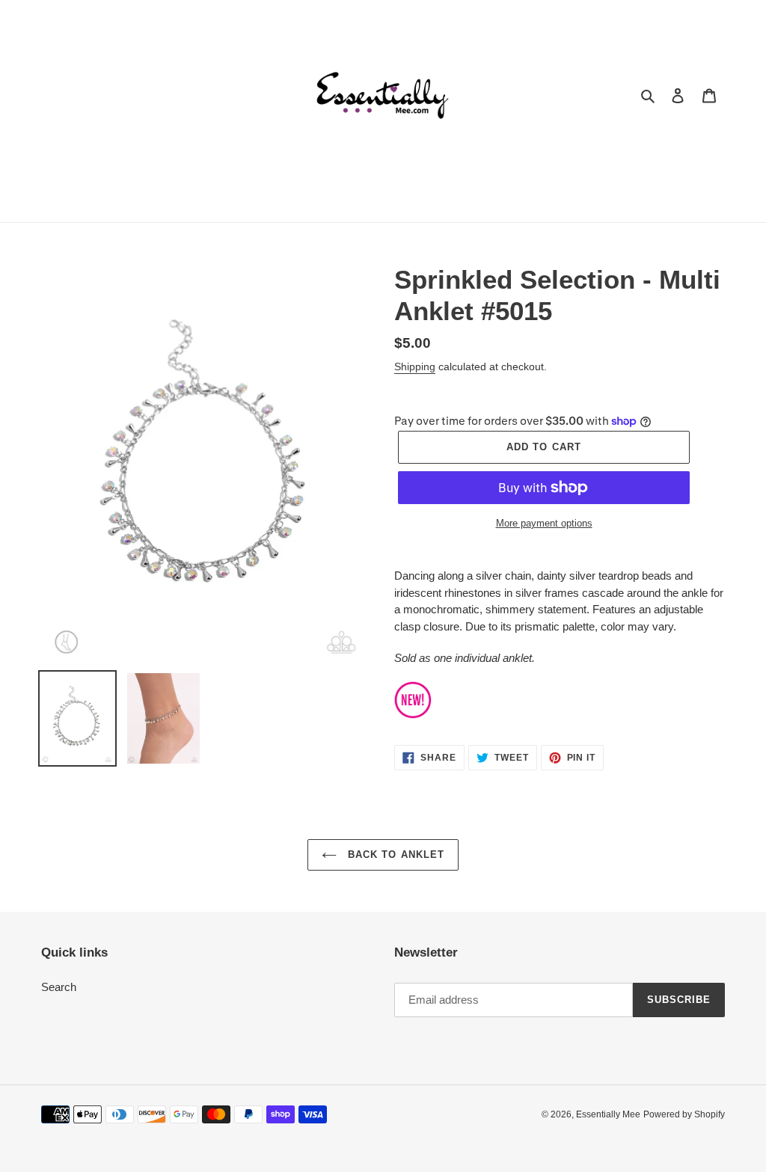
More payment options (544, 523)
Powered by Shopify (684, 1114)
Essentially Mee (608, 1114)
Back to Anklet (394, 854)
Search (58, 987)
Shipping (414, 366)
